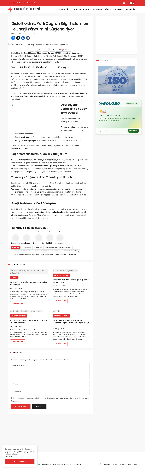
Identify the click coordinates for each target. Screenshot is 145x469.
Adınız (16, 384)
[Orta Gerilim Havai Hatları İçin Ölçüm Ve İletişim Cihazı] (72, 270)
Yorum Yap (17, 352)
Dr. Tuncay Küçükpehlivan (21, 251)
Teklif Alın (133, 131)
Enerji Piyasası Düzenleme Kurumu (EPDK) (26, 254)
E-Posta (17, 392)
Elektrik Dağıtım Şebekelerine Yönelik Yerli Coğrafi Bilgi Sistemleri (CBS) (56, 251)
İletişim (36, 3)
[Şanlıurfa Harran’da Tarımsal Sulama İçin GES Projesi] (29, 271)
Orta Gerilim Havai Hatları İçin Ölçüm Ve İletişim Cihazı (71, 281)
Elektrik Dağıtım (61, 275)
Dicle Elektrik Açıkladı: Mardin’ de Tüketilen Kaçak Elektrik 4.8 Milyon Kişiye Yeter (71, 323)
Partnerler (30, 3)
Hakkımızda (12, 3)
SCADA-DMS (72, 254)
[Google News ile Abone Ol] (64, 50)
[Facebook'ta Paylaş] (13, 38)
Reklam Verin (21, 3)
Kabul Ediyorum (19, 461)
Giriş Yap (39, 406)
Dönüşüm (118, 9)
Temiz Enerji (63, 9)
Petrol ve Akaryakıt (80, 9)
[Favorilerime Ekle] (31, 50)
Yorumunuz (18, 366)
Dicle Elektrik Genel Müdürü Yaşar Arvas (58, 247)
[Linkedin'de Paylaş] (23, 38)
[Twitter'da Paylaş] (18, 38)
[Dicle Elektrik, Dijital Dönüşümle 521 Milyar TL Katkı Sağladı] (29, 311)
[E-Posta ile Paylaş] (28, 38)
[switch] (132, 3)
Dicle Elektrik (38, 247)
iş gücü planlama (47, 254)
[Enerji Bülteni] (24, 9)
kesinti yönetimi (61, 254)
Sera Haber (132, 464)
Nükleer (108, 9)
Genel (14, 278)
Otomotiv (130, 9)
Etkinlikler (106, 464)
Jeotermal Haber (119, 464)
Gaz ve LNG (97, 9)
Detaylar (8, 456)
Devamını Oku (17, 303)
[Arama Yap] (124, 3)
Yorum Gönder (21, 406)
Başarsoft (27, 247)
